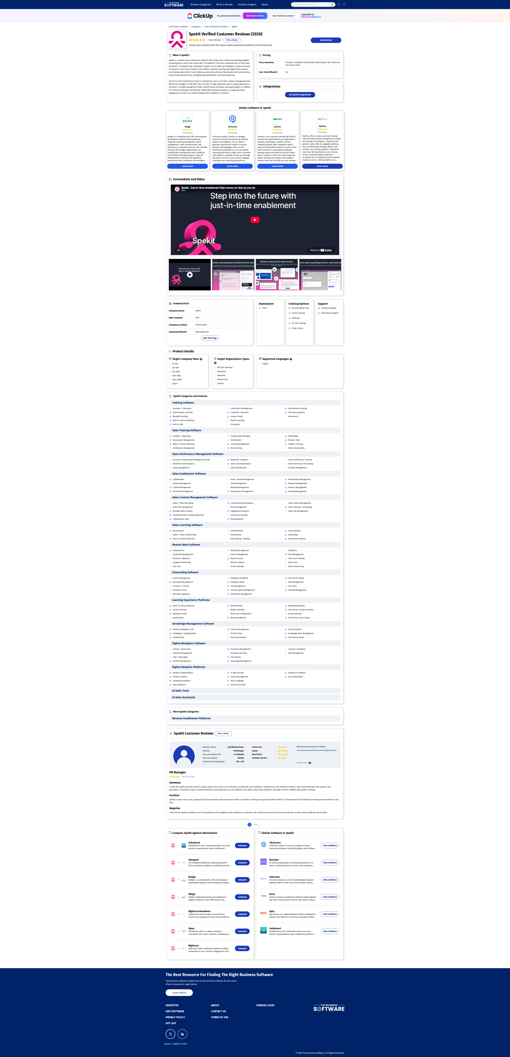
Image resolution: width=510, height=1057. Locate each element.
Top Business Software (313, 1053)
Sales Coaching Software (187, 525)
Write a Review (224, 4)
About (265, 4)
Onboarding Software (185, 572)
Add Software (175, 1011)
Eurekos (277, 127)
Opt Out (171, 1023)
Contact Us (218, 1011)
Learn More (179, 992)
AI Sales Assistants (183, 697)
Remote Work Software (186, 544)
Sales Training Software (186, 430)
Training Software (183, 402)
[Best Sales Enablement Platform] (233, 274)
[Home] (173, 4)
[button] (284, 16)
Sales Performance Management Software (198, 454)
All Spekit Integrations (300, 94)
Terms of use (219, 1017)
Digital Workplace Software (189, 643)
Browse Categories (201, 4)
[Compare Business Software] (315, 1008)
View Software (330, 845)
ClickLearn (232, 127)
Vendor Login (265, 1005)
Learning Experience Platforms (191, 600)
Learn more (187, 166)
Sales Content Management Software (195, 497)
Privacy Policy (175, 1017)
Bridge (187, 127)
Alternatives (326, 40)
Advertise (172, 1005)
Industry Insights (247, 4)
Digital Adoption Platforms (188, 667)
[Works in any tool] (277, 274)
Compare (242, 845)
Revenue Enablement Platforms (191, 718)
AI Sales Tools (180, 690)
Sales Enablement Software (189, 473)
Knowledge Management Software (193, 623)
